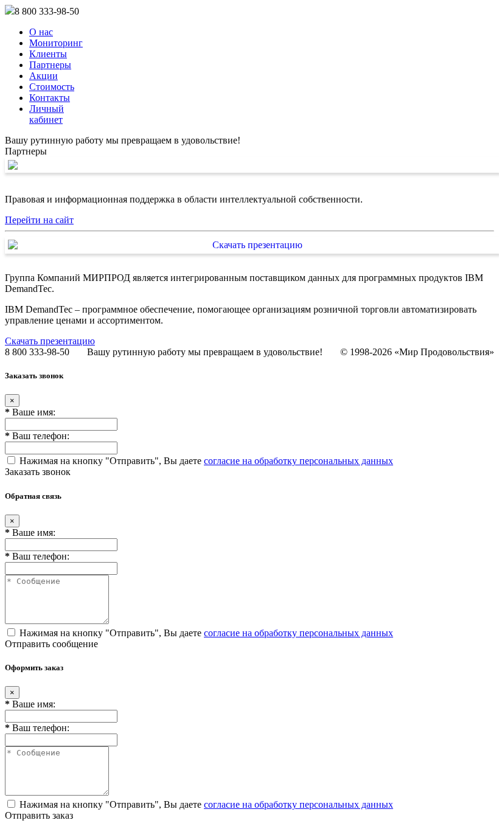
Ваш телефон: (37, 436)
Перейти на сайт (39, 220)
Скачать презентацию (50, 341)
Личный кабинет (46, 114)
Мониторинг (56, 43)
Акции (43, 76)
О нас (41, 32)
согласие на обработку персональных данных (298, 461)
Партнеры (50, 65)
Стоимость (51, 87)
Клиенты (48, 54)
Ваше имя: (30, 412)
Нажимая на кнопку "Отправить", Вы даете (205, 461)
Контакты (49, 97)
